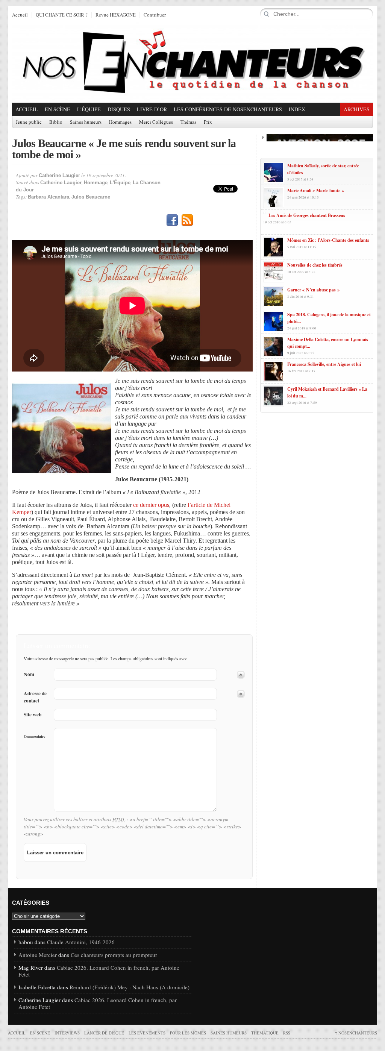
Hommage (96, 182)
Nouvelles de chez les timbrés (315, 265)
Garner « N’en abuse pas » (313, 290)
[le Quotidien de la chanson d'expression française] (192, 62)
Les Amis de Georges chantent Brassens (306, 215)
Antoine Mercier (37, 954)
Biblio (55, 122)
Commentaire (34, 736)
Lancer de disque (104, 1033)
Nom (29, 674)
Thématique (265, 1033)
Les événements (147, 1033)
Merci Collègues (156, 122)
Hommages (120, 122)
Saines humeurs (86, 122)
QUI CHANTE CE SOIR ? (62, 15)
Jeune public (29, 122)
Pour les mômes (188, 1033)
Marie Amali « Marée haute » (315, 190)
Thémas (188, 122)
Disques (119, 109)
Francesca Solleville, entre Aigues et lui (324, 364)
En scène (57, 109)
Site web (32, 714)
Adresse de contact (35, 697)
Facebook (172, 220)
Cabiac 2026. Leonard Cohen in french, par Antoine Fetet (98, 971)
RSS (187, 220)
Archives (357, 109)
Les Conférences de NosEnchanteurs (228, 109)
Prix (208, 122)
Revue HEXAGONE (115, 15)
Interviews (67, 1033)
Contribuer (155, 15)
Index (297, 109)
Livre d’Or (152, 109)
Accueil (20, 15)
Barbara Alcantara (48, 197)
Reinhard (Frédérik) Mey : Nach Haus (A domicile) (129, 987)
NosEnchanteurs (356, 1033)
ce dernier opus (151, 505)
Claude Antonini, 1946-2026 (81, 942)
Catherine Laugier (59, 175)
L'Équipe (89, 109)
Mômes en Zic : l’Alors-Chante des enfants (328, 240)
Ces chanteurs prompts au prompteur (114, 954)
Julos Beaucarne (90, 197)
